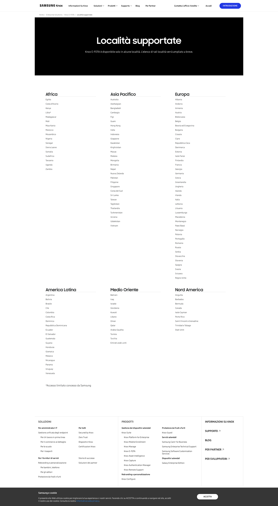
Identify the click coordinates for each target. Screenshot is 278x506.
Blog (138, 6)
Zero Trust (83, 437)
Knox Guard (167, 432)
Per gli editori (46, 472)
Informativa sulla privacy (87, 501)
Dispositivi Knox (86, 442)
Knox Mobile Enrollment (135, 442)
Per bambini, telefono (50, 467)
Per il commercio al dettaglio (53, 442)
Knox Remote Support (133, 470)
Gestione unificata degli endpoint (53, 432)
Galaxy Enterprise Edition (173, 463)
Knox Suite (126, 432)
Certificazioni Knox (87, 446)
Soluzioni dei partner (88, 463)
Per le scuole (46, 446)
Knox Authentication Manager (137, 465)
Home (41, 15)
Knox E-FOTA (69, 15)
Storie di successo (87, 458)
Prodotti (127, 421)
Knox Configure (128, 479)
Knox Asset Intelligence (134, 456)
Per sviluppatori (216, 458)
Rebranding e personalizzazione (52, 463)
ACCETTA (207, 496)
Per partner (151, 6)
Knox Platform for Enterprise (136, 437)
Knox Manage (130, 446)
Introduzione (230, 5)
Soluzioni (44, 421)
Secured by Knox (86, 432)
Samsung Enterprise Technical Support (179, 446)
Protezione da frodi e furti (49, 477)
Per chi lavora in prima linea (53, 437)
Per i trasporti (46, 451)
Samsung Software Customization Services (177, 452)
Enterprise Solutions (54, 15)
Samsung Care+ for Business (174, 442)
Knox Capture (130, 460)
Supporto (211, 431)
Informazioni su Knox (78, 6)
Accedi (209, 6)
